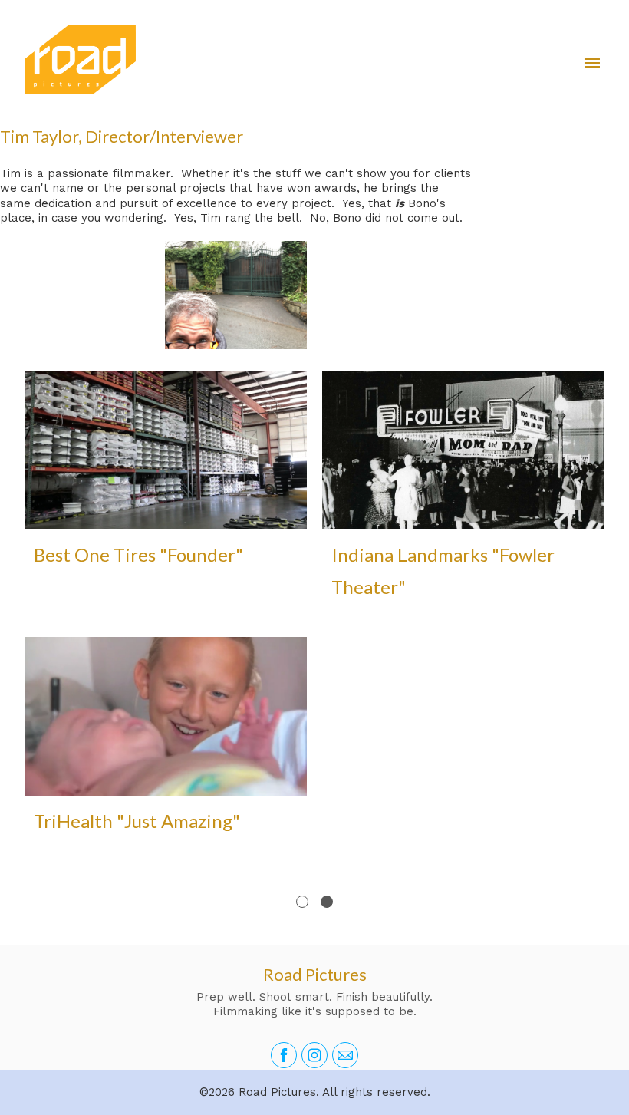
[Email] (345, 1055)
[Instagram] (314, 1055)
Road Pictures (315, 974)
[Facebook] (284, 1055)
